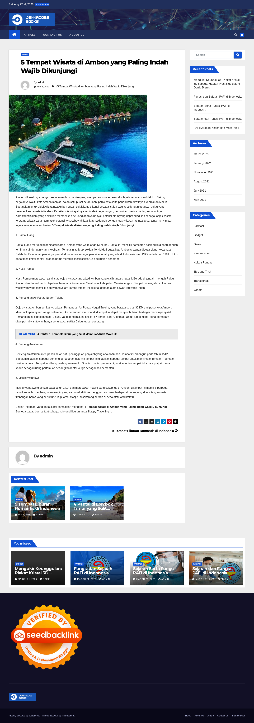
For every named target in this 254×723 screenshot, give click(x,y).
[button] (235, 34)
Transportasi (201, 280)
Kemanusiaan (202, 253)
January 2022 (202, 163)
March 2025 (201, 154)
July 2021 (200, 190)
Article (30, 34)
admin (41, 82)
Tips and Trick (202, 271)
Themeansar (68, 715)
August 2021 (202, 181)
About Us (76, 34)
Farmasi (199, 226)
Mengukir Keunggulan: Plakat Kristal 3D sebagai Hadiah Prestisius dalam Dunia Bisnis (217, 83)
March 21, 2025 (28, 579)
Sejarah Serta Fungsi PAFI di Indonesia (153, 570)
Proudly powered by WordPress (25, 715)
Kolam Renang (203, 262)
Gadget (198, 235)
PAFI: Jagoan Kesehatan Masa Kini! (216, 127)
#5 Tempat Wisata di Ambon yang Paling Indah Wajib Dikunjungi (95, 86)
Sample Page (238, 715)
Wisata (25, 55)
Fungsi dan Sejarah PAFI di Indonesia (218, 96)
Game (197, 244)
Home (188, 715)
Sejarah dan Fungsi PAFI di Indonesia (218, 118)
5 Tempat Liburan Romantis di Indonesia (143, 431)
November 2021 (204, 172)
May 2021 (200, 199)
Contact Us (52, 34)
